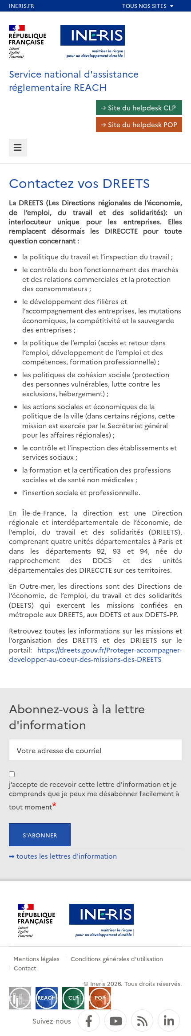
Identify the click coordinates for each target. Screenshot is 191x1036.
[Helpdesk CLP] (73, 997)
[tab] (18, 148)
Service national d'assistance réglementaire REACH (74, 80)
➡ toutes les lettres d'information (63, 855)
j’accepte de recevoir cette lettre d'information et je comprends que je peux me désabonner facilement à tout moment (94, 795)
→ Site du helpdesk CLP (138, 107)
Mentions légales (36, 958)
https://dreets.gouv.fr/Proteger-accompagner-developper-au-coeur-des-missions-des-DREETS (95, 654)
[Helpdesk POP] (100, 997)
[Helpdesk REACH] (47, 997)
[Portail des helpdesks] (20, 997)
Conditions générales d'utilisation (117, 958)
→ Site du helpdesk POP (139, 124)
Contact (25, 968)
